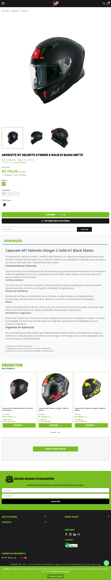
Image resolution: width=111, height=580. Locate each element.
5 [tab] (59, 432)
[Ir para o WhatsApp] (106, 563)
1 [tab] (51, 432)
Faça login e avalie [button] (55, 448)
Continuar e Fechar (55, 576)
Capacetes (15, 11)
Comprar (17, 425)
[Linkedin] (74, 534)
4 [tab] (57, 432)
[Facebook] (66, 534)
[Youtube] (79, 534)
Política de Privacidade (61, 571)
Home (6, 11)
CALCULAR (84, 229)
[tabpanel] (19, 400)
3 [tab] (55, 432)
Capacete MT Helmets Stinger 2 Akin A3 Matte (18, 409)
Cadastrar (55, 501)
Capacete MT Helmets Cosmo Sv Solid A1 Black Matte (90, 409)
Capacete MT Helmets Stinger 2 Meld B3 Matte (54, 409)
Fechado (24, 11)
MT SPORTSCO (26, 160)
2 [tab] (53, 432)
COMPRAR (50, 214)
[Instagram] (70, 534)
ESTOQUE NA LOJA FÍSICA (56, 221)
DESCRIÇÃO (13, 241)
